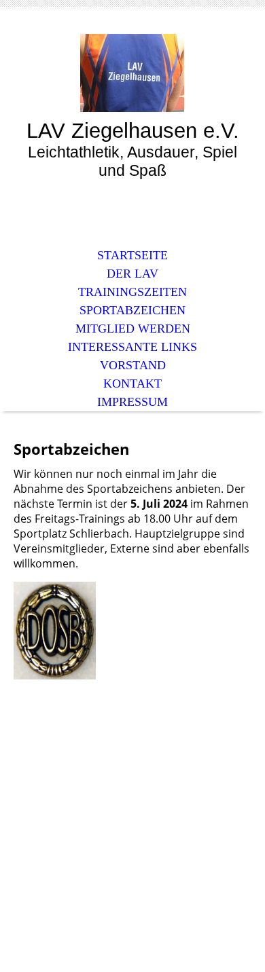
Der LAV (132, 273)
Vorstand (133, 365)
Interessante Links (132, 347)
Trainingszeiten (132, 292)
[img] (132, 73)
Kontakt (132, 383)
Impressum (132, 402)
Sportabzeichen (133, 310)
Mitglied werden (132, 328)
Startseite (132, 255)
